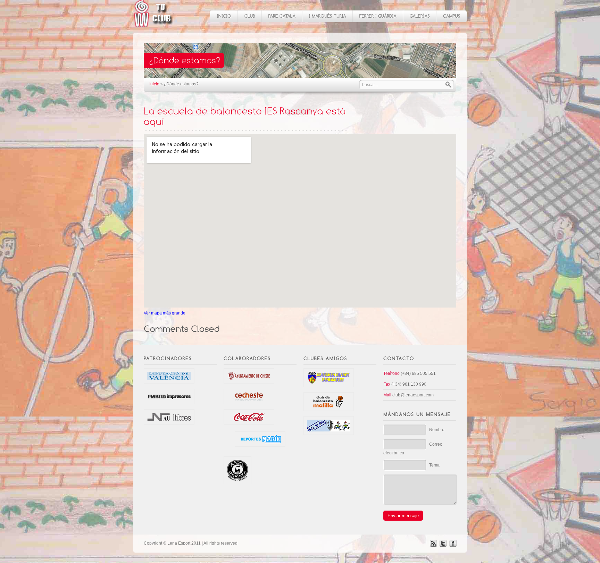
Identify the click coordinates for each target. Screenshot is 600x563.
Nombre (436, 429)
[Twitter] (443, 545)
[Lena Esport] (153, 23)
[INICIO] (224, 16)
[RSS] (433, 545)
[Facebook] (453, 545)
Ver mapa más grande (164, 313)
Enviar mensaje (403, 515)
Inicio (154, 84)
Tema (434, 465)
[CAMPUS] (451, 16)
